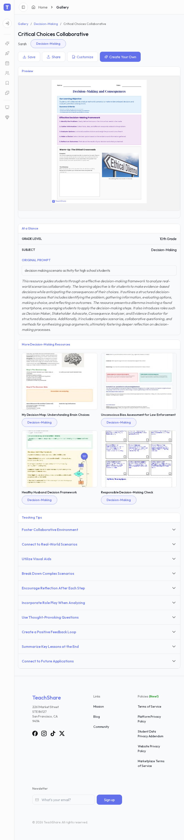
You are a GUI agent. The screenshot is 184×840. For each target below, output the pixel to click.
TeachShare (46, 697)
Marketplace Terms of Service (151, 763)
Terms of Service (149, 706)
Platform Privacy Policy (149, 719)
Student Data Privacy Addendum (150, 733)
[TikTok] (53, 733)
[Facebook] (35, 733)
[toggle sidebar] (23, 7)
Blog (96, 717)
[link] (7, 43)
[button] (7, 63)
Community (101, 727)
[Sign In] (7, 23)
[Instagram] (44, 733)
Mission (98, 706)
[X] (62, 733)
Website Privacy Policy (149, 748)
